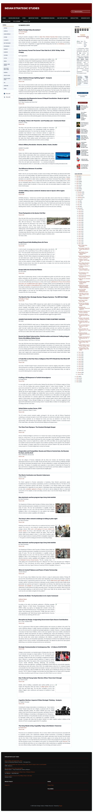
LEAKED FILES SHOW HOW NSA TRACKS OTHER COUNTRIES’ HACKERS (42, 319)
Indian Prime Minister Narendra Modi (48, 36)
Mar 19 (80, 231)
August (79, 199)
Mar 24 (80, 222)
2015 (77, 380)
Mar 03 (80, 366)
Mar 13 (80, 242)
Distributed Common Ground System (29, 560)
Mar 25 (80, 220)
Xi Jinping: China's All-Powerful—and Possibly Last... (83, 260)
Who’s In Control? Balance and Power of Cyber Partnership (38, 570)
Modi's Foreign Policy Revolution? (30, 30)
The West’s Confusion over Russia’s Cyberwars (34, 475)
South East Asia (7, 79)
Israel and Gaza (7, 65)
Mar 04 (80, 364)
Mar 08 (80, 357)
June (78, 202)
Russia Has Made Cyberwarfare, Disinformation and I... (83, 290)
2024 (77, 179)
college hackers (45, 686)
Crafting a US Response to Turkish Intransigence (35, 377)
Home (4, 18)
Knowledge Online (14, 18)
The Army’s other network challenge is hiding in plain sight (38, 518)
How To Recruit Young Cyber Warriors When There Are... (84, 342)
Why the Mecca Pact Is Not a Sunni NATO (14, 768)
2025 (77, 178)
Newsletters (74, 18)
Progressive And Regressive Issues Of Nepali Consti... (84, 257)
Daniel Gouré (23, 727)
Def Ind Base (7, 43)
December (79, 192)
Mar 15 (80, 238)
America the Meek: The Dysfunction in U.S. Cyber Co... (84, 330)
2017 (77, 376)
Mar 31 (80, 209)
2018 (77, 190)
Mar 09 (80, 355)
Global (6, 55)
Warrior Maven (23, 599)
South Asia (7, 75)
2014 (77, 381)
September (79, 197)
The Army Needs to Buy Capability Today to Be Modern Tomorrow (40, 726)
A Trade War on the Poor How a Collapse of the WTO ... (83, 294)
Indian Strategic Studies (22, 8)
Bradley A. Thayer (24, 298)
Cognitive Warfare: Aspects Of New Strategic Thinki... (84, 345)
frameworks (21, 585)
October (79, 195)
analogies (29, 585)
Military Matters (62, 18)
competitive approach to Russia (33, 489)
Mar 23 (80, 224)
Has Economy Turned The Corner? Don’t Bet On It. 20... (84, 249)
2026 (77, 176)
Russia (5, 72)
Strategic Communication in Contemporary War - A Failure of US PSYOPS (43, 647)
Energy (6, 49)
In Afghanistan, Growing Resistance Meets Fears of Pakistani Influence (20, 772)
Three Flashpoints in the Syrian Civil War (32, 213)
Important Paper (33, 18)
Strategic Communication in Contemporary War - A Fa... (84, 338)
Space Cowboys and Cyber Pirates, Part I (13, 760)
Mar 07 (80, 359)
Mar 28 (80, 215)
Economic (6, 46)
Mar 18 (80, 233)
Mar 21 (80, 227)
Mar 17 (80, 234)
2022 (77, 183)
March (78, 208)
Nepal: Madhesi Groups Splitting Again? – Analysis (35, 78)
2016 (77, 378)
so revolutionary (61, 43)
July (78, 201)
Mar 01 (80, 370)
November (79, 194)
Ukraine (6, 85)
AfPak (5, 28)
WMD (5, 88)
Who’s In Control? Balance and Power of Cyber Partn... (83, 326)
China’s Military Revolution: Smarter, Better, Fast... (84, 264)
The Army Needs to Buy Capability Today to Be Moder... (83, 349)
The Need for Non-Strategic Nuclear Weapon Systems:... (84, 282)
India (5, 61)
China (5, 37)
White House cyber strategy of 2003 (59, 580)
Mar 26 (80, 218)
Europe (6, 52)
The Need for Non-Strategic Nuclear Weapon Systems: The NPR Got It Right (43, 297)
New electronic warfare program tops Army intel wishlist (37, 497)
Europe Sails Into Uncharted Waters (30, 269)
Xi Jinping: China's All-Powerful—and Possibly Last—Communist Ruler (42, 120)
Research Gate (85, 18)
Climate (6, 40)
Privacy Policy (51, 785)
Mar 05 (80, 363)
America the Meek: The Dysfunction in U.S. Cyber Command (38, 596)
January (79, 374)
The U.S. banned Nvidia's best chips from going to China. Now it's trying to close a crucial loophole (25, 764)
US (4, 82)
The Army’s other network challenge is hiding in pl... (84, 319)
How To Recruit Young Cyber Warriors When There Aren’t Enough (40, 678)
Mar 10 (80, 354)
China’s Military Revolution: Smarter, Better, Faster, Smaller (38, 144)
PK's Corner (16, 21)
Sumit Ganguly (23, 31)
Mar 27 (80, 216)
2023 (77, 181)
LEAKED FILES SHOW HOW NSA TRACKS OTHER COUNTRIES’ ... (84, 286)
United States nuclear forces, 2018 (30, 408)
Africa (6, 31)
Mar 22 (80, 225)
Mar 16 (80, 236)
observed (65, 741)
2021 (77, 185)
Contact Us (26, 21)
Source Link (21, 33)
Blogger (60, 805)
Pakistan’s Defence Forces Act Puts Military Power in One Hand (18, 775)
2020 (77, 187)
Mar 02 (80, 368)
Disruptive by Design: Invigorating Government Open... (84, 334)
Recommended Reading (47, 18)
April (78, 206)
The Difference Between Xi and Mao (30, 168)
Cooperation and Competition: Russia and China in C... (84, 308)
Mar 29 (80, 213)
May (78, 204)
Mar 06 (80, 361)
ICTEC (24, 18)
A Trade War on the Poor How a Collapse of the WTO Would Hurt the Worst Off (44, 359)
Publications (6, 21)
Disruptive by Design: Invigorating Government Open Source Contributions (43, 619)
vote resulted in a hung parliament (31, 285)
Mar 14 (80, 240)
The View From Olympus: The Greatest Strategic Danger (37, 427)
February (79, 372)
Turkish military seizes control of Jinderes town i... (83, 270)
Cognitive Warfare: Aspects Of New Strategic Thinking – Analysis (40, 700)
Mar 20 (80, 229)
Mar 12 (80, 243)
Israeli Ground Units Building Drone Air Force (33, 242)
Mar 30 (80, 211)
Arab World (7, 34)
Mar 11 (80, 352)
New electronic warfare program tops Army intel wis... (83, 315)
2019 (77, 188)
